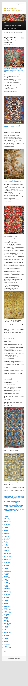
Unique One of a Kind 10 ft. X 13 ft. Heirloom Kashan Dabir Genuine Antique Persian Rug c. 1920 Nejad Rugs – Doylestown (13, 70)
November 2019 (7, 561)
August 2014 (6, 614)
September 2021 (7, 538)
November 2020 (7, 553)
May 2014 (6, 618)
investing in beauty (7, 502)
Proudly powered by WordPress (14, 658)
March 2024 (6, 518)
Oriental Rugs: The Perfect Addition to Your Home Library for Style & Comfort (12, 27)
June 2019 (6, 568)
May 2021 (6, 544)
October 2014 (7, 611)
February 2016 (7, 588)
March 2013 (6, 629)
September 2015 (7, 596)
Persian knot (20, 508)
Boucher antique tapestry (18, 498)
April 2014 (6, 620)
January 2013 (7, 631)
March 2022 (6, 532)
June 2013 (6, 626)
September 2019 (7, 564)
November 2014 (7, 609)
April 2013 (6, 628)
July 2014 (6, 615)
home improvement (16, 501)
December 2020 (7, 551)
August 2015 (6, 597)
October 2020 (7, 554)
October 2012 (7, 634)
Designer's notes (17, 495)
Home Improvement (13, 496)
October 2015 (7, 594)
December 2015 (7, 591)
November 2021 (7, 535)
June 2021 (6, 542)
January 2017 (7, 583)
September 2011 (7, 647)
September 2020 (7, 556)
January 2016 (7, 589)
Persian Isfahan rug (13, 508)
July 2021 (6, 541)
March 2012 (6, 643)
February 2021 (7, 548)
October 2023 (7, 524)
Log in (5, 653)
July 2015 (6, 599)
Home (5, 22)
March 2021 (6, 547)
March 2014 (6, 621)
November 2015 (7, 593)
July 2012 (6, 637)
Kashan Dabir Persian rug (17, 502)
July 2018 (6, 574)
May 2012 (6, 640)
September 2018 (7, 571)
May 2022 (6, 529)
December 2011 (7, 644)
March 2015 (6, 605)
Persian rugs (6, 509)
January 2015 (7, 608)
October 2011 (7, 646)
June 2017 (6, 580)
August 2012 (6, 635)
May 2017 (6, 582)
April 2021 (6, 545)
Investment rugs (21, 496)
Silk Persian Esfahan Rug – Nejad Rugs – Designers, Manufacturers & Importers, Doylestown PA (12, 126)
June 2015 (6, 600)
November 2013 (7, 623)
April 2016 (6, 586)
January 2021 (7, 550)
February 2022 (7, 533)
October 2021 (7, 536)
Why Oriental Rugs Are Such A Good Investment (10, 40)
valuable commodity (17, 509)
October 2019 (7, 562)
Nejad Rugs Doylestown (16, 505)
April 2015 (6, 603)
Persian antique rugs (14, 506)
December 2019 (7, 559)
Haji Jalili (13, 500)
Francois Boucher (7, 500)
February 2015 (7, 606)
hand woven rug (9, 501)
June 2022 (6, 527)
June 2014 (6, 617)
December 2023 (7, 521)
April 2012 (6, 641)
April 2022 (6, 530)
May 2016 (6, 585)
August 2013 (6, 624)
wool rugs (11, 510)
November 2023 (7, 523)
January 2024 (7, 519)
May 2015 (6, 602)
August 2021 (6, 539)
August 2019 (6, 565)
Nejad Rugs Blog (11, 8)
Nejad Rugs (8, 505)
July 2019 (6, 567)
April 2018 (6, 576)
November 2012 (7, 632)
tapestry (11, 509)
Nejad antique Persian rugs (9, 504)
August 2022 (6, 526)
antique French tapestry (12, 497)
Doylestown (6, 496)
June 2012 (6, 638)
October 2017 (7, 579)
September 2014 (7, 612)
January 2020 (7, 558)
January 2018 (7, 577)
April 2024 (6, 516)
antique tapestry (9, 498)
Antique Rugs (10, 495)
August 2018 (6, 573)
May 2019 (6, 570)
